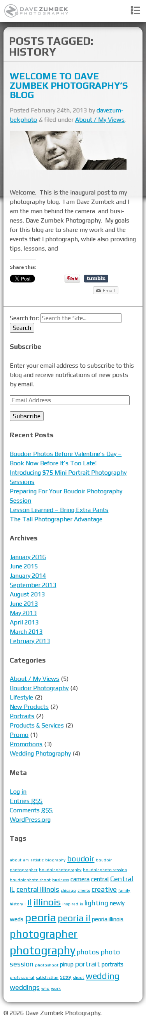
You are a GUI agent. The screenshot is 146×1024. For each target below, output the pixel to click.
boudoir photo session (105, 869)
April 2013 (24, 622)
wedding (103, 976)
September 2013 (33, 585)
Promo (19, 734)
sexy (65, 976)
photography (42, 950)
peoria (40, 917)
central (100, 879)
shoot (78, 977)
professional (22, 977)
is (81, 903)
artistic (37, 859)
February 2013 (30, 641)
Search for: (24, 318)
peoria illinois (107, 919)
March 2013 (26, 631)
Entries (26, 801)
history (16, 903)
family (124, 890)
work (56, 988)
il (29, 902)
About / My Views (100, 119)
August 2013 (27, 594)
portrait (87, 964)
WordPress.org (30, 819)
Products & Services (37, 725)
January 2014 (28, 575)
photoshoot (46, 965)
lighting (96, 903)
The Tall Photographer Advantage (56, 519)
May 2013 (23, 613)
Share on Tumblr (96, 278)
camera (80, 879)
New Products (29, 706)
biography (55, 859)
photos (88, 952)
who (45, 988)
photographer (43, 934)
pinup (67, 964)
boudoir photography (60, 869)
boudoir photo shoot (30, 879)
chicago (68, 890)
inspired (70, 903)
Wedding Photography (40, 753)
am (26, 859)
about (15, 859)
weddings (25, 987)
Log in (18, 791)
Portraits (22, 716)
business (60, 879)
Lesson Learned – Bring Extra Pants (59, 510)
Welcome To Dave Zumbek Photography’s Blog (69, 85)
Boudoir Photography (39, 688)
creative (104, 889)
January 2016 (28, 557)
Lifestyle (21, 697)
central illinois (37, 889)
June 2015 (24, 566)
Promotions (26, 744)
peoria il (74, 918)
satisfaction (47, 977)
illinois (47, 902)
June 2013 (24, 603)
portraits (112, 964)
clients (83, 890)
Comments (31, 810)
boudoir (80, 858)
